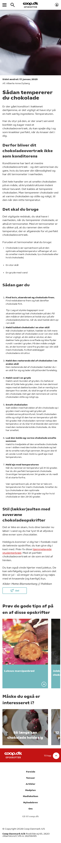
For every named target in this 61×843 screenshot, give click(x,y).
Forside (30, 771)
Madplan (30, 790)
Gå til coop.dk (30, 816)
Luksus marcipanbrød (19, 670)
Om (30, 808)
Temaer (30, 778)
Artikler (30, 784)
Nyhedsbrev (30, 802)
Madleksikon (30, 796)
